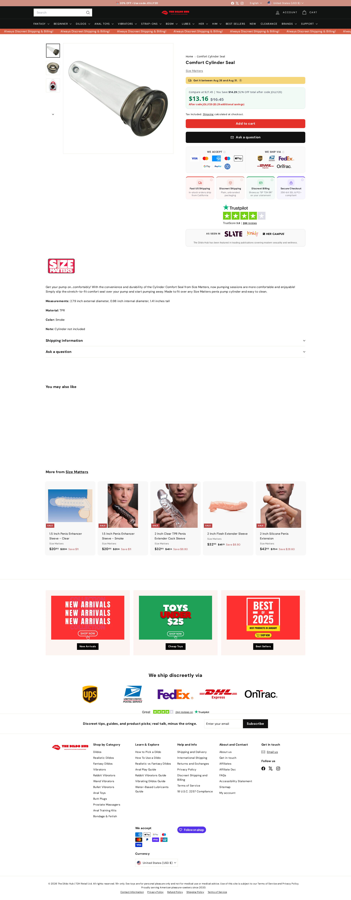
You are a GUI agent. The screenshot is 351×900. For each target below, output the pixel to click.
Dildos (81, 23)
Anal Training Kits (104, 810)
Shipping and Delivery (192, 752)
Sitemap (225, 787)
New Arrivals (88, 646)
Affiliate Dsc (227, 769)
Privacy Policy (186, 769)
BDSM (170, 23)
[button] (216, 160)
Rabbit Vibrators (104, 775)
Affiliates (225, 764)
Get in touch (228, 758)
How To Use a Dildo (148, 758)
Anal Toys (103, 23)
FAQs (222, 775)
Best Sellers (235, 23)
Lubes (186, 23)
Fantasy (40, 23)
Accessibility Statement (235, 781)
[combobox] (63, 13)
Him (215, 23)
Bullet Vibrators (103, 787)
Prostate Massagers (106, 804)
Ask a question (59, 351)
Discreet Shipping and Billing (192, 778)
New (253, 23)
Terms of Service (188, 785)
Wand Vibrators (103, 781)
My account (227, 793)
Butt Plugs (100, 799)
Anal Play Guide (145, 769)
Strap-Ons (150, 23)
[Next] (53, 113)
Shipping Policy (195, 892)
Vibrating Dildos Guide (150, 781)
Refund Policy (175, 892)
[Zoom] (118, 98)
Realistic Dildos (103, 758)
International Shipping (192, 758)
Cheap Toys (175, 646)
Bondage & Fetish (105, 816)
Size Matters (194, 71)
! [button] (240, 80)
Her (202, 23)
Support (308, 23)
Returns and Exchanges (193, 764)
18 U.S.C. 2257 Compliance (195, 791)
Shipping (208, 114)
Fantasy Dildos (103, 764)
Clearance (269, 23)
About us (225, 752)
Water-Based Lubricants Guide (152, 789)
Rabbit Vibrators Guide (150, 775)
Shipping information (64, 340)
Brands (288, 23)
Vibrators (126, 23)
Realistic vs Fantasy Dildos (153, 764)
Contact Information (132, 892)
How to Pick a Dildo (148, 752)
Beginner (61, 23)
